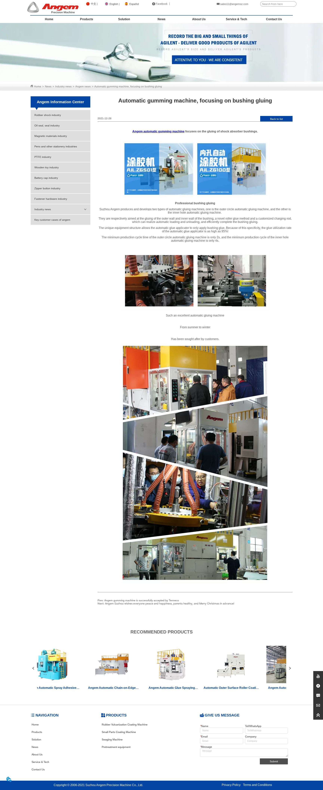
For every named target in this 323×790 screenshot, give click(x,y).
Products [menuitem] (86, 19)
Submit (274, 761)
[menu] (161, 19)
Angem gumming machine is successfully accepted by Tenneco (141, 600)
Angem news (83, 86)
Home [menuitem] (49, 19)
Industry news (63, 86)
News (48, 86)
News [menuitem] (161, 19)
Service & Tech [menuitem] (236, 19)
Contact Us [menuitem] (274, 19)
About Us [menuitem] (199, 19)
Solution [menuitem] (124, 19)
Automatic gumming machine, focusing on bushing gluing (128, 86)
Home (37, 86)
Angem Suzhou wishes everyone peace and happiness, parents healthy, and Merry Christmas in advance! (169, 603)
